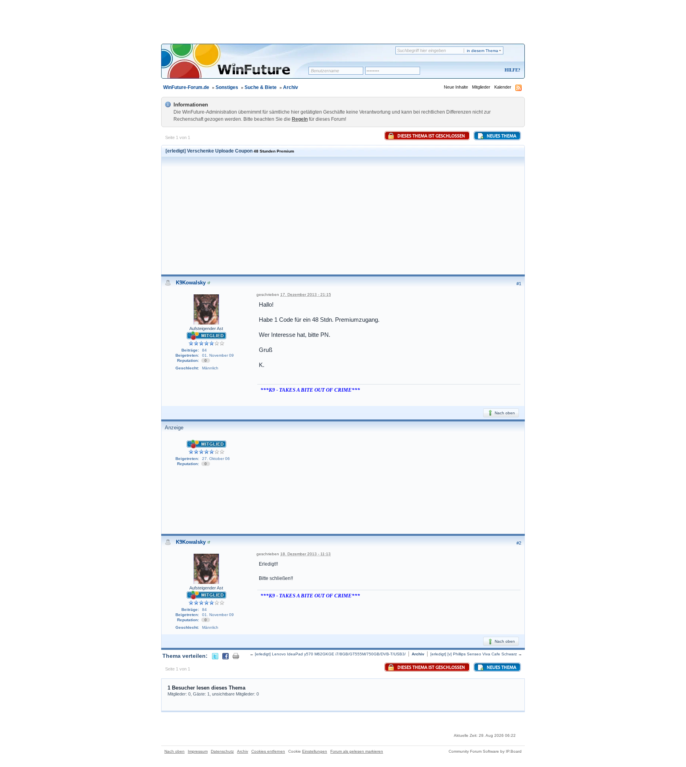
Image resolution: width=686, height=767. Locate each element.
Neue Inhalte (456, 87)
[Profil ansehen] (208, 283)
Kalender (502, 87)
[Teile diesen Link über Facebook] (225, 656)
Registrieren (479, 70)
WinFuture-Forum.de (186, 87)
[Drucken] (236, 656)
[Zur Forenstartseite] (237, 66)
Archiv (290, 87)
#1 (518, 283)
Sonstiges (227, 87)
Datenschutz (222, 751)
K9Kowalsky (191, 283)
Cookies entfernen (268, 751)
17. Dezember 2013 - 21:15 (305, 294)
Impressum (198, 751)
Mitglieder (481, 87)
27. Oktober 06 (216, 458)
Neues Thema (501, 136)
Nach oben (504, 413)
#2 (518, 543)
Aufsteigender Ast (206, 328)
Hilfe (511, 70)
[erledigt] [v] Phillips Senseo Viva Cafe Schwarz (473, 654)
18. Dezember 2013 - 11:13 (305, 554)
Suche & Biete (261, 87)
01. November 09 (218, 355)
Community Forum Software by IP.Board (485, 751)
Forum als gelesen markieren (356, 751)
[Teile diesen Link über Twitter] (215, 656)
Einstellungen (314, 751)
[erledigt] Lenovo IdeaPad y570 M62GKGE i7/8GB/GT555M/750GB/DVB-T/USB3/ (330, 654)
